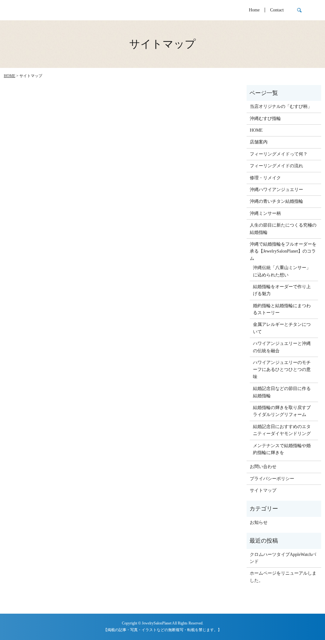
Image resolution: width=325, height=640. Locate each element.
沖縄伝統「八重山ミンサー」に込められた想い (282, 271)
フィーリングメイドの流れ (276, 165)
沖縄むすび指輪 (265, 118)
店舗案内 (259, 142)
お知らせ (259, 522)
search (299, 10)
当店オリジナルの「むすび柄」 (281, 106)
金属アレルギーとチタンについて (282, 328)
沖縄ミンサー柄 (265, 213)
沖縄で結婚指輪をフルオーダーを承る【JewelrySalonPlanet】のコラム (283, 251)
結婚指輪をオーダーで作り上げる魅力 (282, 290)
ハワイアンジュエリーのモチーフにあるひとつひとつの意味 (282, 369)
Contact (277, 10)
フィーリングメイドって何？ (279, 154)
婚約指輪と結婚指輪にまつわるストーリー (282, 309)
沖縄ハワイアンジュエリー (276, 189)
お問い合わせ (263, 466)
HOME (9, 76)
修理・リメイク (265, 177)
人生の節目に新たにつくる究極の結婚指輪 (283, 228)
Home (254, 10)
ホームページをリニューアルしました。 (283, 577)
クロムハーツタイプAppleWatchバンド (283, 558)
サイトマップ (263, 490)
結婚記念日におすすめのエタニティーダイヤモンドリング (282, 430)
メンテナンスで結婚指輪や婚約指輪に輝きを (282, 449)
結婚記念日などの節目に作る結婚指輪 (282, 392)
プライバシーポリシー (272, 478)
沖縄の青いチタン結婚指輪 (276, 201)
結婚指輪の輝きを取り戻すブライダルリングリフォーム (282, 411)
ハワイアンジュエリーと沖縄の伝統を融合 (282, 347)
